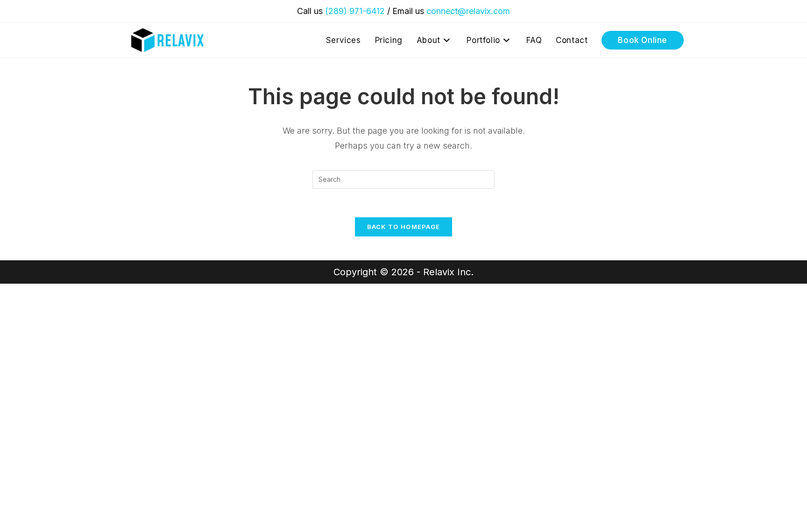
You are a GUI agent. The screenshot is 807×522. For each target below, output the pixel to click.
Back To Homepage (403, 226)
